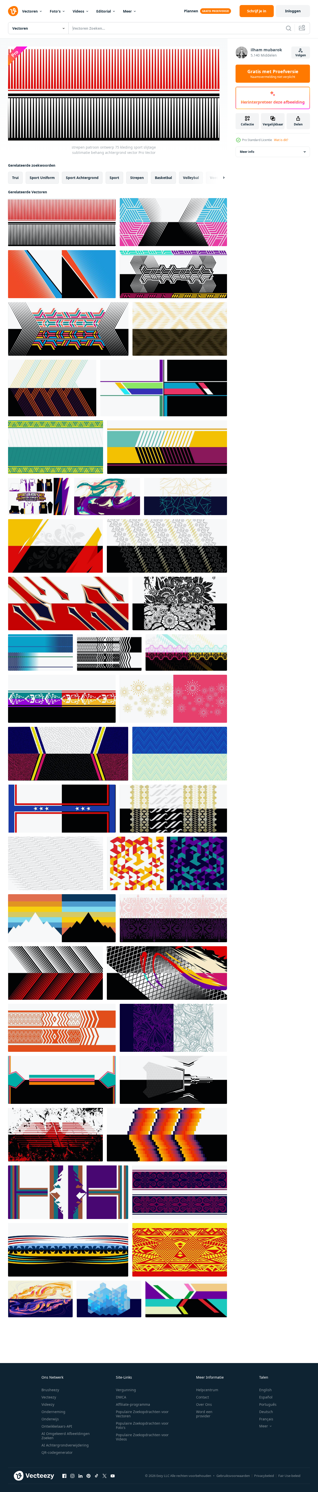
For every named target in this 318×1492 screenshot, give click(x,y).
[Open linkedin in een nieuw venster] (80, 1476)
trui (15, 177)
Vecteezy (48, 1397)
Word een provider (204, 1413)
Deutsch (266, 1411)
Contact (202, 1397)
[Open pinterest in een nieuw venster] (88, 1476)
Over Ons (204, 1404)
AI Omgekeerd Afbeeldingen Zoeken (65, 1435)
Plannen (191, 11)
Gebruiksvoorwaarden (233, 1475)
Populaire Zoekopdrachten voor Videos (142, 1436)
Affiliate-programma (133, 1404)
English (265, 1389)
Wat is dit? (281, 140)
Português (268, 1404)
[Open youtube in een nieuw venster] (113, 1476)
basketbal (163, 177)
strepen (137, 177)
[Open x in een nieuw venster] (105, 1476)
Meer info (247, 152)
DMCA (121, 1397)
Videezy (47, 1404)
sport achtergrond (82, 177)
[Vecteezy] (13, 11)
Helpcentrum (207, 1389)
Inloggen (293, 11)
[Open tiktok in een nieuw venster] (97, 1476)
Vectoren (30, 11)
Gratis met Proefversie (272, 73)
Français (266, 1419)
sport (114, 177)
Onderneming (53, 1411)
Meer (127, 11)
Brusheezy (50, 1389)
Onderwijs (50, 1419)
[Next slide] (219, 178)
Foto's (55, 11)
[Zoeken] (289, 28)
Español (265, 1397)
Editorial (103, 11)
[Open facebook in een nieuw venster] (64, 1476)
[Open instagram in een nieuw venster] (72, 1476)
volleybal (191, 177)
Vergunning (126, 1389)
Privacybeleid (264, 1475)
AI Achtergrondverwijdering (65, 1445)
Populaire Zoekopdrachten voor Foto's (142, 1425)
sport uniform (42, 177)
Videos (78, 11)
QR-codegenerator (57, 1452)
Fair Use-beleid (289, 1475)
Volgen (300, 55)
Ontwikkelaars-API (56, 1426)
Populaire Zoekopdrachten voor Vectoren (142, 1413)
